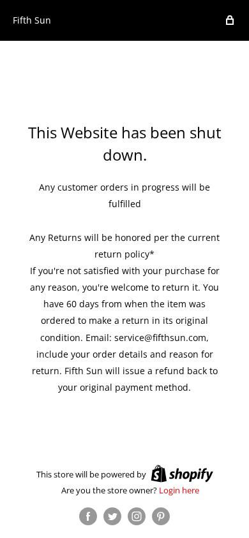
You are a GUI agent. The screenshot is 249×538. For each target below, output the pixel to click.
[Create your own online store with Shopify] (182, 474)
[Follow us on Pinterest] (161, 516)
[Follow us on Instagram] (137, 516)
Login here (179, 490)
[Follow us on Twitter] (112, 516)
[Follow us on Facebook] (88, 516)
